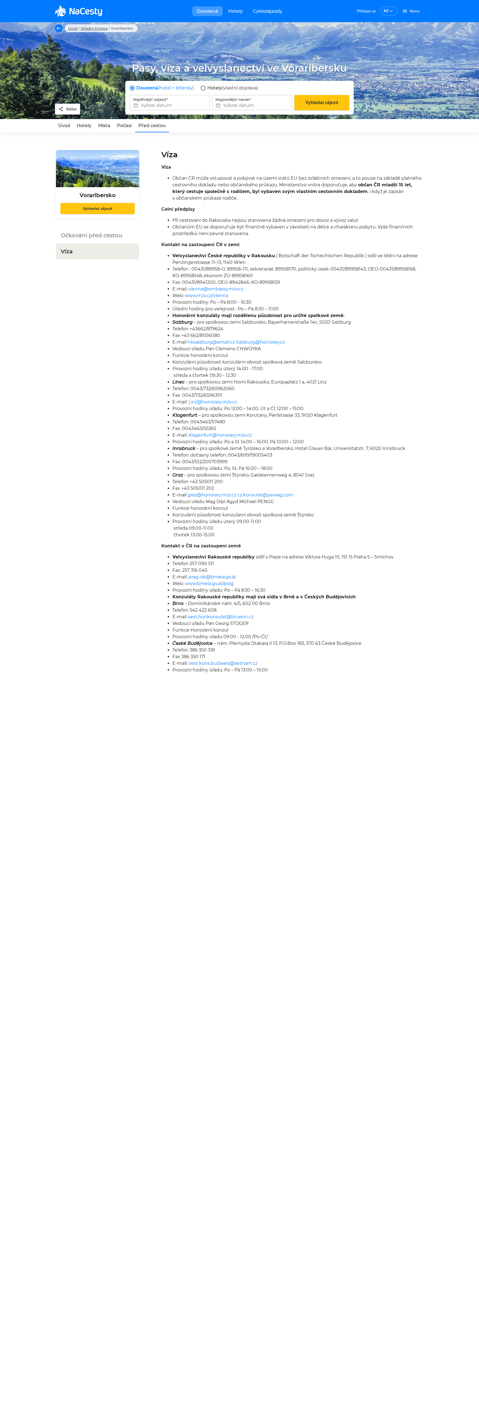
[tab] (64, 125)
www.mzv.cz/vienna (206, 295)
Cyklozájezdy (267, 11)
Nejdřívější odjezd (149, 99)
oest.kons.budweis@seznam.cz (223, 663)
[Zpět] (59, 28)
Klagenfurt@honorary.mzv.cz (220, 435)
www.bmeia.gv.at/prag (209, 583)
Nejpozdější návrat (232, 99)
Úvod (73, 28)
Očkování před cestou (91, 235)
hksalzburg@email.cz (211, 342)
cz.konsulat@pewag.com (265, 495)
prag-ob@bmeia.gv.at (212, 577)
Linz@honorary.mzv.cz (212, 402)
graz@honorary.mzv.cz (212, 495)
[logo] (78, 11)
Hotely (235, 11)
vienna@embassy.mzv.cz (215, 289)
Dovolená (207, 11)
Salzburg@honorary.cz (260, 342)
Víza (67, 251)
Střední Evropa (94, 28)
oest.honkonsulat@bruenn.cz (220, 616)
